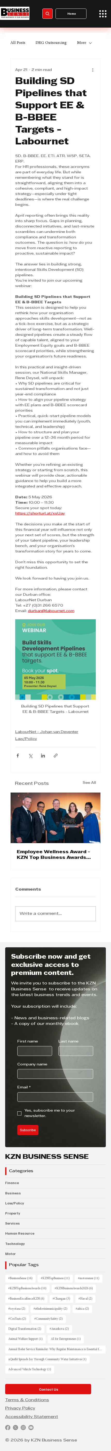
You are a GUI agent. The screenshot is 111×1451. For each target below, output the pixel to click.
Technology (15, 1243)
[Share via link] (55, 755)
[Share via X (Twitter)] (30, 755)
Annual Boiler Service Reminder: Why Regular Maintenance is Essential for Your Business (57, 1349)
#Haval (87, 1298)
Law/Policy (26, 739)
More (81, 43)
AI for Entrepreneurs (67, 1339)
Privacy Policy (20, 1408)
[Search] (47, 14)
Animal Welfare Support (27, 1339)
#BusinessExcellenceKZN (27, 1298)
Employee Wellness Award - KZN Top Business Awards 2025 (53, 855)
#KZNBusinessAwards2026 (75, 1288)
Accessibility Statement (31, 1417)
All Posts (17, 43)
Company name (32, 1064)
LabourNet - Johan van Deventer (46, 732)
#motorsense (90, 1278)
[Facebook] (7, 1427)
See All (89, 783)
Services (12, 1223)
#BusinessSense (22, 1278)
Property (12, 1213)
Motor (10, 1253)
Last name (68, 1041)
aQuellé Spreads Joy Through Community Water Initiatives (49, 1359)
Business (13, 1193)
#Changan (63, 1298)
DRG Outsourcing (51, 43)
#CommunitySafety (50, 1318)
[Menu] (102, 13)
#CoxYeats (18, 1318)
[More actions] (93, 70)
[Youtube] (31, 1427)
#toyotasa (18, 1308)
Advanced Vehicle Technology (31, 1369)
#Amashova (61, 1329)
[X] (15, 1427)
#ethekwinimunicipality (52, 1308)
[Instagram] (23, 1427)
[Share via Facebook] (17, 755)
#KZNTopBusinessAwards (29, 1288)
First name (27, 1041)
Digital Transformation (26, 1329)
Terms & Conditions (27, 1400)
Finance (12, 1182)
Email (24, 1087)
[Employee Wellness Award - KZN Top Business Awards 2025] (55, 818)
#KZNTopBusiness (57, 1278)
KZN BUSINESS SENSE (47, 1157)
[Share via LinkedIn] (43, 755)
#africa (84, 1308)
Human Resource (19, 1233)
